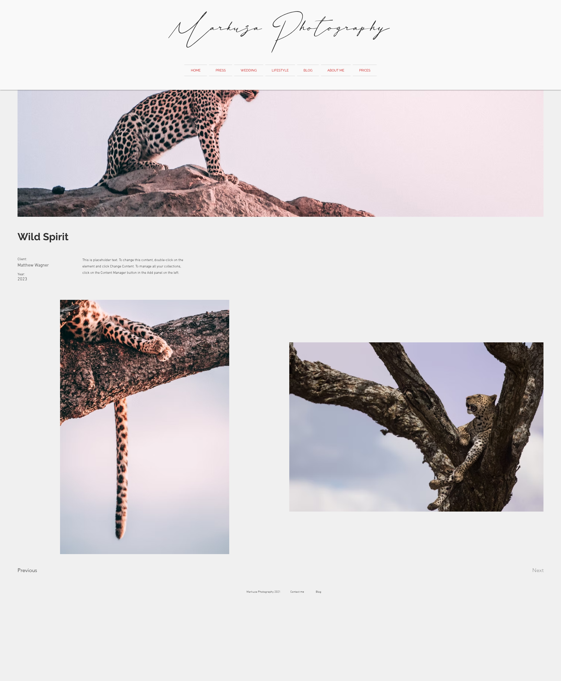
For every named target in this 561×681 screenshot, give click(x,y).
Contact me (297, 592)
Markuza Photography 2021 (265, 592)
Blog (318, 592)
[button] (364, 70)
